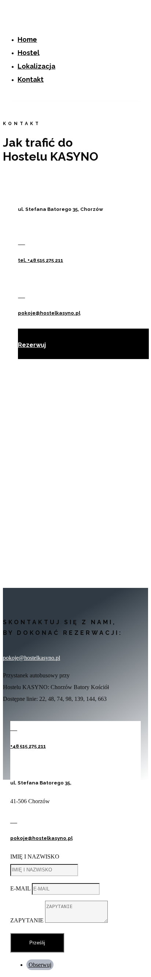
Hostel (29, 52)
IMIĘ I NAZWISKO (34, 856)
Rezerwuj (30, 344)
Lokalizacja (36, 66)
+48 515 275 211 (28, 746)
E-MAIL (20, 888)
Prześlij (37, 942)
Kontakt (31, 79)
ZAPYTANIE (27, 921)
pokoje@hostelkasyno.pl (49, 313)
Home (27, 39)
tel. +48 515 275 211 (40, 260)
